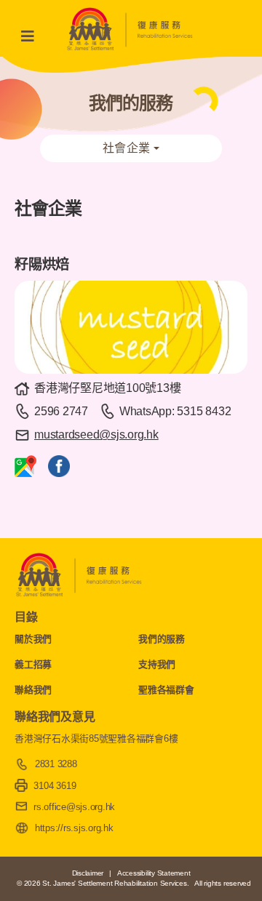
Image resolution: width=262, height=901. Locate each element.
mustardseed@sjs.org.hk (96, 434)
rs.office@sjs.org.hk (74, 806)
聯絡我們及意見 (55, 716)
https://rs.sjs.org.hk (74, 827)
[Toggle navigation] (32, 36)
